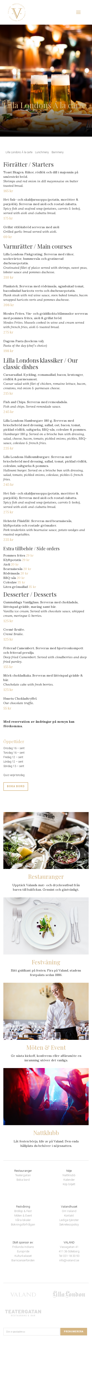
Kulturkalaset (23, 1256)
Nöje (69, 1170)
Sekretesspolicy (69, 1224)
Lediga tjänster (69, 1220)
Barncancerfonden (23, 1260)
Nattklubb (69, 1175)
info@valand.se (69, 1260)
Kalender (69, 1179)
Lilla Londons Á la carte (19, 152)
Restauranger (23, 1170)
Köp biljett (69, 1184)
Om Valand (69, 1211)
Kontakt (69, 1215)
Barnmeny (58, 152)
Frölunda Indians (23, 1247)
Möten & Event (23, 1215)
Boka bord (23, 1179)
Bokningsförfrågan (23, 1224)
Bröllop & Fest (23, 1211)
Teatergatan (23, 1175)
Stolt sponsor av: (23, 1242)
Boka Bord (16, 786)
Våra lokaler (23, 1220)
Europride (23, 1251)
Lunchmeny (42, 152)
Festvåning (23, 1206)
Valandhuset (69, 1206)
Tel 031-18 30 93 (69, 1256)
